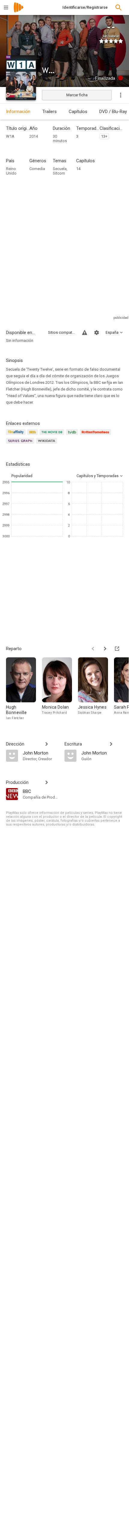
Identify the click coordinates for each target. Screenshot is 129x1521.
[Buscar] (118, 7)
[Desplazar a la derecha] (105, 649)
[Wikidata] (47, 444)
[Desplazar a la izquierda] (93, 649)
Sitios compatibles (61, 332)
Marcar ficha (77, 95)
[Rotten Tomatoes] (96, 435)
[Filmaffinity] (16, 435)
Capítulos (78, 111)
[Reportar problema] (85, 333)
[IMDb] (33, 435)
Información (18, 111)
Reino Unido (11, 170)
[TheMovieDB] (53, 435)
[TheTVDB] (73, 435)
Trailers (49, 111)
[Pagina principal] (19, 11)
